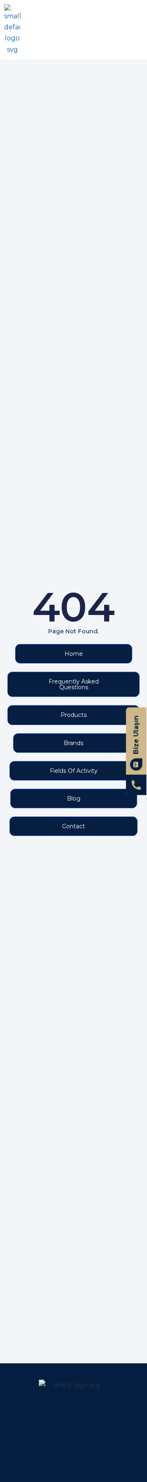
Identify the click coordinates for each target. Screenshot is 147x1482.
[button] (136, 30)
